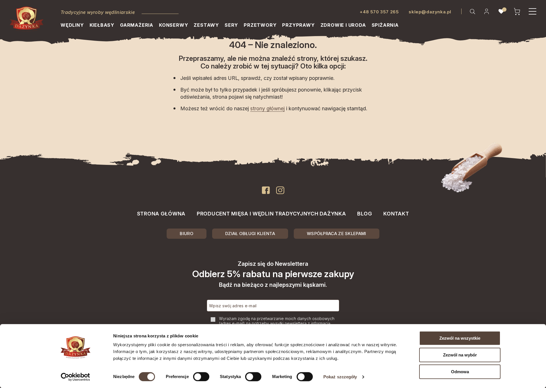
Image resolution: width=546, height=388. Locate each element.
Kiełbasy (102, 25)
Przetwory (260, 25)
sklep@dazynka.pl (430, 11)
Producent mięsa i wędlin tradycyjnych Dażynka (271, 214)
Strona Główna (161, 214)
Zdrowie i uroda (343, 25)
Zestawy (206, 25)
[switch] (201, 376)
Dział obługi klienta (250, 233)
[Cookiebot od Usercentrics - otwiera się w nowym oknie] (75, 377)
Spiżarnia (385, 25)
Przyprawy (298, 25)
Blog (364, 214)
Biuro (186, 233)
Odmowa (460, 371)
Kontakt (396, 214)
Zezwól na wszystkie (459, 338)
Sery (231, 25)
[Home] (27, 19)
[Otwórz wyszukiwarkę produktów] (472, 11)
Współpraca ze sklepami (336, 233)
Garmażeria (136, 25)
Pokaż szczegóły (340, 376)
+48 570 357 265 (379, 11)
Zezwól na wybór (460, 354)
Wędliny (72, 25)
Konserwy (173, 25)
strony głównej (267, 108)
